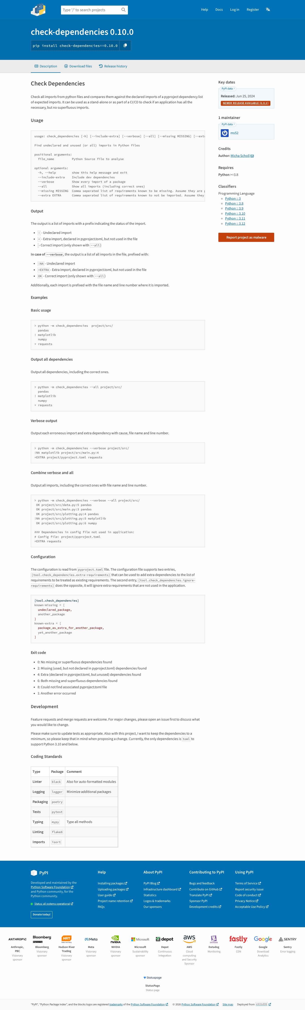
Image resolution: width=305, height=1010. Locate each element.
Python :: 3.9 (234, 208)
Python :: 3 (233, 198)
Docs (219, 9)
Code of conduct (246, 895)
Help (204, 9)
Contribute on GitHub (204, 889)
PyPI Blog (150, 883)
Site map (228, 1004)
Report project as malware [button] (246, 237)
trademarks (116, 1004)
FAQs (101, 906)
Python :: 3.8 (234, 203)
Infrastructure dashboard (161, 889)
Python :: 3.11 (235, 218)
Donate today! (41, 914)
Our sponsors (153, 906)
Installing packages (111, 883)
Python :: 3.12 (235, 223)
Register (253, 9)
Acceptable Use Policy (250, 906)
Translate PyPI (199, 895)
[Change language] (268, 9)
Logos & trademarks (157, 901)
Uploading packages (111, 889)
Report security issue (249, 889)
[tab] (46, 66)
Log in (234, 9)
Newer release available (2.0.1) (245, 103)
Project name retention (113, 901)
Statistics (150, 895)
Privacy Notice (245, 901)
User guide (105, 895)
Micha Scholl (240, 155)
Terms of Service (246, 883)
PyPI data (227, 89)
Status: (52, 904)
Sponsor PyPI (198, 901)
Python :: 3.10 (235, 213)
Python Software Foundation (50, 887)
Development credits (203, 906)
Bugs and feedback (202, 883)
